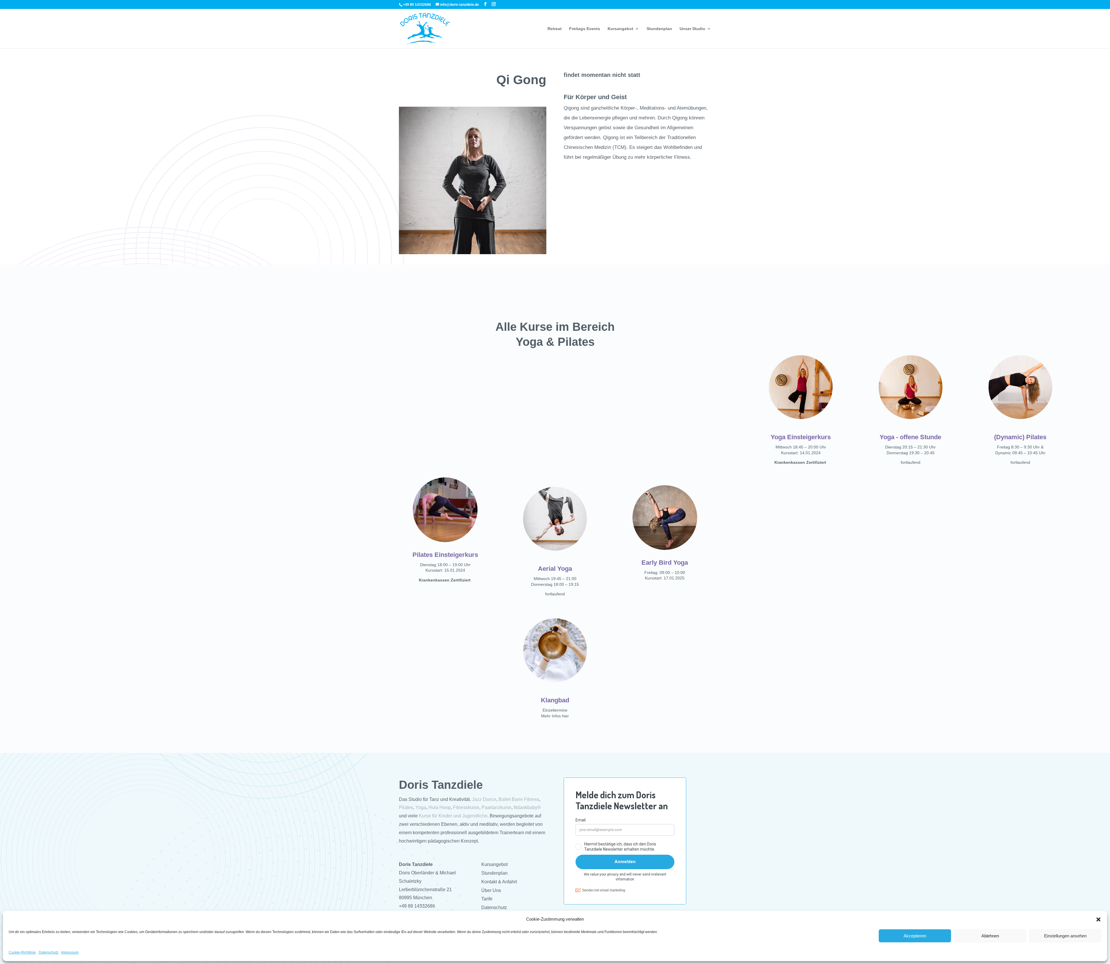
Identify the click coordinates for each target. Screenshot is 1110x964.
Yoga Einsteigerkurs (801, 437)
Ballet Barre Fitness (519, 799)
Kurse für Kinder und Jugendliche (453, 815)
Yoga (420, 807)
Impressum (70, 952)
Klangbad (555, 700)
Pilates (406, 807)
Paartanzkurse (496, 807)
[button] (1098, 919)
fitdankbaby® (527, 807)
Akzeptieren (915, 935)
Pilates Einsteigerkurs (445, 554)
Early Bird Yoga (664, 562)
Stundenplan (659, 29)
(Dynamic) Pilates (1020, 437)
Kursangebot (620, 29)
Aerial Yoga (555, 568)
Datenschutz (48, 952)
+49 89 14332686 (417, 906)
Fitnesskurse (466, 807)
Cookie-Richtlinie (22, 952)
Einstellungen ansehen (1065, 935)
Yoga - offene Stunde (910, 437)
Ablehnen (990, 935)
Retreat (554, 29)
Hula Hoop (439, 807)
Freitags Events (584, 29)
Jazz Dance (484, 799)
